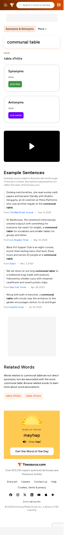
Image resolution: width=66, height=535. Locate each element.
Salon (13, 263)
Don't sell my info (32, 501)
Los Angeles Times (19, 240)
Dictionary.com (59, 5)
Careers (25, 481)
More (41, 28)
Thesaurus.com (12, 5)
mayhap (32, 435)
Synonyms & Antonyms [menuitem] (20, 28)
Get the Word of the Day (32, 451)
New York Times (18, 287)
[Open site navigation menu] (6, 5)
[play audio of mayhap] (24, 442)
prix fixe (15, 84)
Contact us (40, 481)
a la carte (16, 115)
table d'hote (33, 395)
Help (54, 481)
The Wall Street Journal (21, 212)
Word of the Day (31, 430)
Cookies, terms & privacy (32, 487)
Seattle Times (17, 307)
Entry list (12, 481)
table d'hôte (13, 395)
